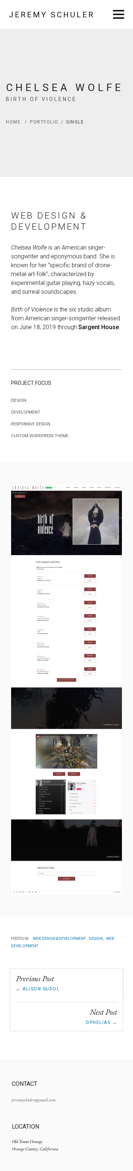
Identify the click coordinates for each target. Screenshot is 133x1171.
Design (96, 939)
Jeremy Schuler (52, 14)
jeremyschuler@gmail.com (33, 1100)
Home (16, 122)
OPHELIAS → (101, 1022)
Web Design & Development (59, 939)
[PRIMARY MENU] (118, 15)
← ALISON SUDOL (37, 988)
